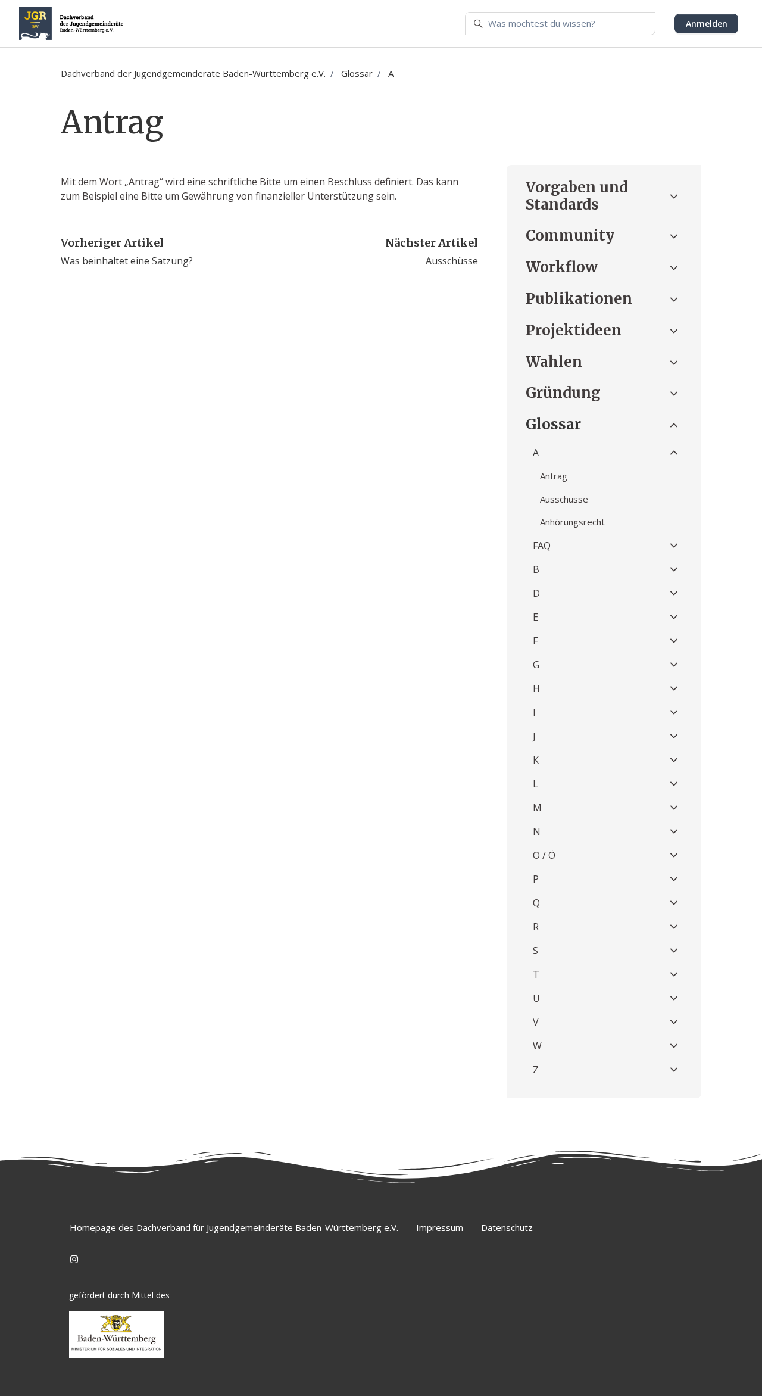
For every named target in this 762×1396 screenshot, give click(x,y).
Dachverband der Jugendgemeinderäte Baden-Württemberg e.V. (193, 73)
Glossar (357, 73)
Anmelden (706, 23)
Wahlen (554, 362)
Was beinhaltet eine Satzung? (127, 260)
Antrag (553, 476)
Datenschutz (507, 1227)
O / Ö (544, 855)
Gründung (563, 393)
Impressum (439, 1227)
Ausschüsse (452, 260)
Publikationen (579, 298)
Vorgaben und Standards (577, 196)
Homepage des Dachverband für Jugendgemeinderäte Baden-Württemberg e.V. (234, 1227)
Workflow (562, 267)
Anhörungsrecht (572, 522)
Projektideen (574, 330)
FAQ (542, 545)
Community (570, 235)
